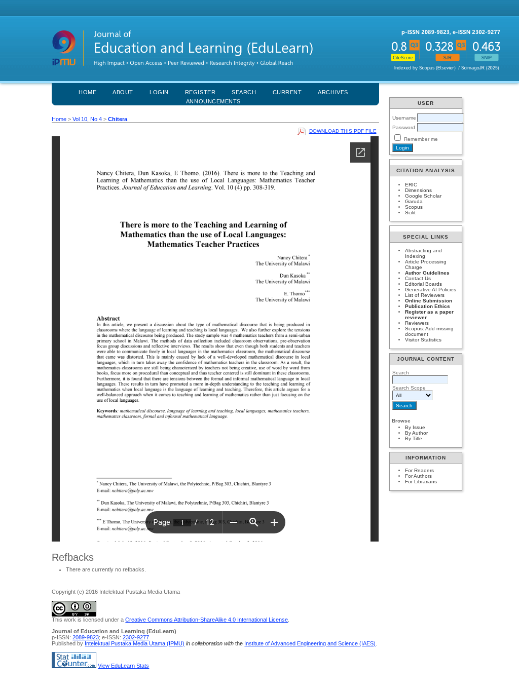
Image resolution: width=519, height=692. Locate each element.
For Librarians (421, 481)
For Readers (419, 470)
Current (287, 92)
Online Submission (428, 300)
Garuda (414, 201)
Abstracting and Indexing (423, 253)
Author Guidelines (427, 273)
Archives (333, 92)
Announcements (213, 101)
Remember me (421, 139)
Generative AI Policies (430, 289)
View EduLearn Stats (123, 666)
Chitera (117, 119)
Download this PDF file (343, 131)
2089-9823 (85, 637)
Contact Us (418, 278)
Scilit (410, 212)
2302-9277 (136, 637)
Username (404, 118)
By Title (413, 438)
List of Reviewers (424, 295)
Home (87, 92)
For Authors (418, 476)
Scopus (414, 207)
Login (159, 92)
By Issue (415, 427)
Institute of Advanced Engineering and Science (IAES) (310, 643)
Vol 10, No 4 (87, 119)
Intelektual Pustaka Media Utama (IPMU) (134, 643)
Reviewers (417, 323)
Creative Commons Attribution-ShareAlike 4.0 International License (206, 620)
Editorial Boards (423, 284)
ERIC (411, 184)
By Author (416, 433)
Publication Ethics (427, 306)
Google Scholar (423, 196)
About (123, 92)
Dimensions (418, 190)
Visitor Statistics (423, 339)
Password (403, 127)
